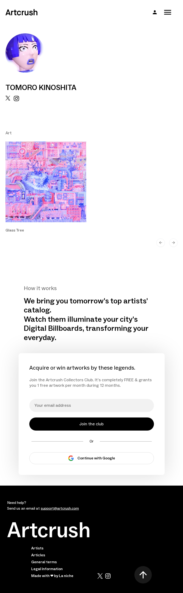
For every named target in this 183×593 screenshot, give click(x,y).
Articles (38, 555)
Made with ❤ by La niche (52, 575)
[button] (155, 12)
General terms (44, 562)
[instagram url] (16, 98)
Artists (37, 548)
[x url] (7, 98)
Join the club (91, 424)
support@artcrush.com (60, 508)
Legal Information (47, 569)
